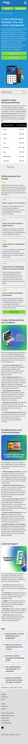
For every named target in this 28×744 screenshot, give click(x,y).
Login (2, 699)
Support (3, 709)
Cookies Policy (5, 718)
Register (3, 694)
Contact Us (4, 706)
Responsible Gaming (7, 715)
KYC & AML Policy (6, 723)
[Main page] (6, 2)
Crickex (3, 13)
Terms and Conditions (7, 713)
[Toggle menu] (25, 2)
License (3, 704)
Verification (4, 697)
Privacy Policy (5, 720)
